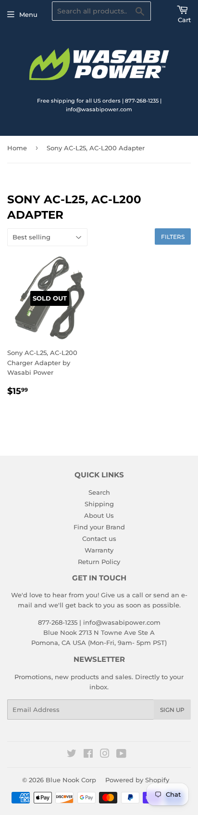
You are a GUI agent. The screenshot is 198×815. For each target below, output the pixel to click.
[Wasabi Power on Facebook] (88, 755)
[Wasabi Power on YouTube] (121, 755)
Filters (173, 236)
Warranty (99, 550)
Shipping (99, 504)
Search (99, 492)
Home (17, 148)
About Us (99, 515)
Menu (28, 14)
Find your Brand (99, 527)
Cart (184, 20)
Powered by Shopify (137, 780)
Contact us (99, 538)
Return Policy (99, 561)
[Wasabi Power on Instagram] (105, 755)
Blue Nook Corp (71, 780)
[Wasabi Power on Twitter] (71, 755)
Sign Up (172, 709)
